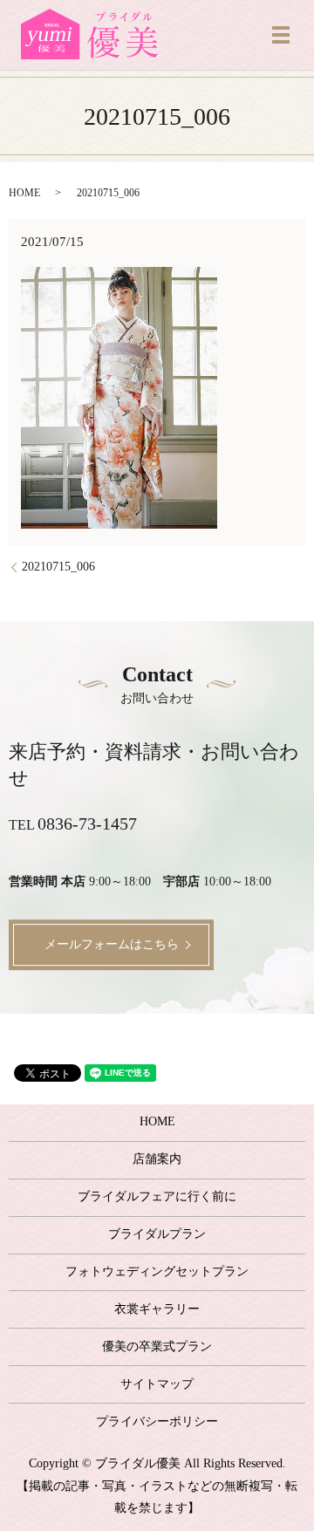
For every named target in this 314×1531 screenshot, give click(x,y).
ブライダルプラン (157, 1234)
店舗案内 (157, 1158)
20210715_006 (58, 566)
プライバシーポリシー (157, 1421)
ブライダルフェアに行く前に (157, 1196)
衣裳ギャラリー (157, 1309)
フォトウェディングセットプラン (157, 1271)
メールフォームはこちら (111, 944)
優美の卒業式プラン (157, 1346)
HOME (24, 193)
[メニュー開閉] (281, 35)
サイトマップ (157, 1384)
